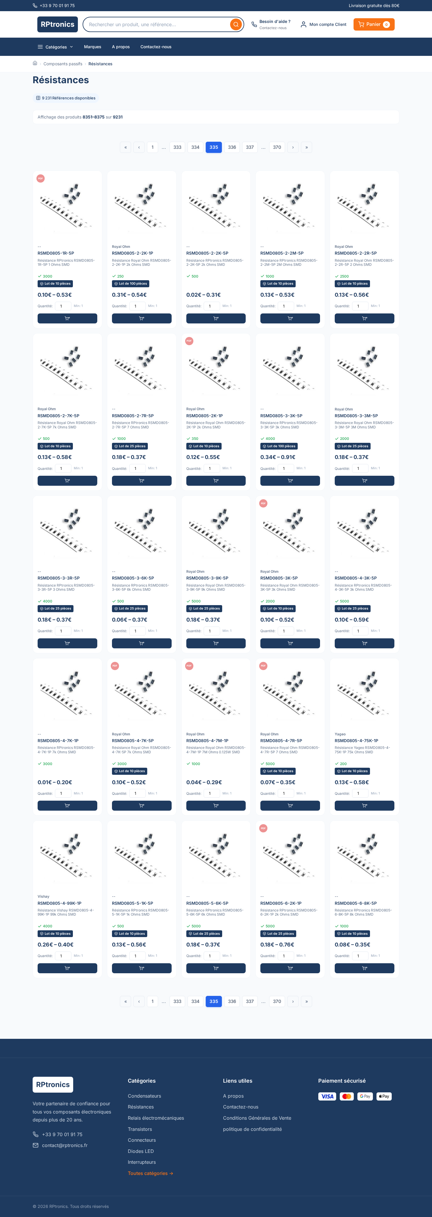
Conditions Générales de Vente (257, 1118)
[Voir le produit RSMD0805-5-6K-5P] (216, 899)
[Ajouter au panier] (67, 318)
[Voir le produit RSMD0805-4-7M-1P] (216, 737)
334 (195, 147)
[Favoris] (93, 179)
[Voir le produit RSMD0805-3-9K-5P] (216, 574)
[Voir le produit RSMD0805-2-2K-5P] (216, 249)
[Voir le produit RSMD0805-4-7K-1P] (67, 737)
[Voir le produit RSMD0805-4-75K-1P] (364, 737)
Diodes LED (141, 1151)
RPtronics (57, 24)
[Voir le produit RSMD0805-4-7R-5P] (290, 737)
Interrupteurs (142, 1162)
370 (277, 147)
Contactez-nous (156, 46)
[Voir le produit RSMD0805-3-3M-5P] (364, 412)
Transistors (140, 1129)
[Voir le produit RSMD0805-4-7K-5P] (141, 737)
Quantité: (45, 306)
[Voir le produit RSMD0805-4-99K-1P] (67, 899)
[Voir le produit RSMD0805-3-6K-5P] (141, 574)
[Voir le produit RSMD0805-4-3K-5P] (364, 574)
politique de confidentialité (252, 1129)
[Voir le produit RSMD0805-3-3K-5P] (290, 412)
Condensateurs (144, 1096)
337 (250, 147)
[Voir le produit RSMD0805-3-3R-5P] (67, 574)
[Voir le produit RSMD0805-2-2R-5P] (364, 249)
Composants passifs (62, 63)
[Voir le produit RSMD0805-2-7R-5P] (141, 412)
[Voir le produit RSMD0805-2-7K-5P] (67, 412)
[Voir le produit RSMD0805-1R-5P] (67, 249)
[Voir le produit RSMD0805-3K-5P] (290, 574)
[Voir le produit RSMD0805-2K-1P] (216, 412)
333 (177, 147)
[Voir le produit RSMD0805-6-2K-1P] (290, 899)
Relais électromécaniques (156, 1118)
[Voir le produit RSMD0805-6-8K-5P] (364, 899)
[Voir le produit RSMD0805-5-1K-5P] (141, 899)
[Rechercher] (236, 24)
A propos (121, 46)
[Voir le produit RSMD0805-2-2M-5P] (290, 249)
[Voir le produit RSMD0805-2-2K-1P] (141, 249)
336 (232, 147)
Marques (92, 46)
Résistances (141, 1107)
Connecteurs (142, 1140)
